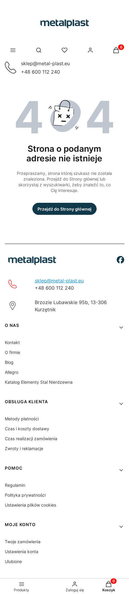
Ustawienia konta (21, 551)
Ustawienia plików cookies (30, 504)
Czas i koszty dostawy (27, 428)
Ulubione (13, 561)
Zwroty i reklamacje (24, 448)
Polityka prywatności (25, 495)
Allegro (11, 372)
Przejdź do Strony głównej (65, 209)
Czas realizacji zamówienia (31, 438)
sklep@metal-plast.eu (45, 63)
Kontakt (12, 342)
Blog (9, 362)
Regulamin (15, 485)
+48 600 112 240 (40, 72)
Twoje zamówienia (22, 541)
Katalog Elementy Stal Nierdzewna (39, 382)
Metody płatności (22, 418)
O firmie (12, 352)
